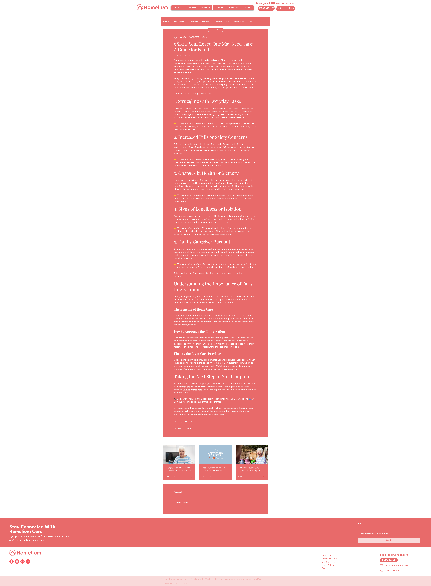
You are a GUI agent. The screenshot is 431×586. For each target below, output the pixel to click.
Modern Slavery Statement (220, 579)
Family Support (179, 22)
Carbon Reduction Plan (249, 579)
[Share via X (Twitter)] (180, 422)
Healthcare (206, 22)
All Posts (166, 22)
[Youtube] (22, 561)
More (251, 22)
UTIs (228, 22)
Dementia (218, 22)
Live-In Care (193, 22)
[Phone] (381, 570)
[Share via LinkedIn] (186, 422)
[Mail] (381, 565)
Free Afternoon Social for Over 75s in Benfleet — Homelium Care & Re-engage (215, 469)
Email (360, 523)
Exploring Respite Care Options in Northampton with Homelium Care (251, 469)
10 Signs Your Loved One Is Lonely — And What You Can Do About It (178, 469)
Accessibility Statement (190, 579)
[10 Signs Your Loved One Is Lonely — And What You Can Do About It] (179, 454)
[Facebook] (11, 561)
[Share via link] (191, 422)
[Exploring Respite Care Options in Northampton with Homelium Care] (252, 454)
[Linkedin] (28, 561)
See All (265, 441)
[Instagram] (17, 561)
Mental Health (239, 22)
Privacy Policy (168, 579)
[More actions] (255, 37)
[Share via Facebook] (175, 422)
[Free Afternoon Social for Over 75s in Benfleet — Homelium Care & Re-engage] (215, 454)
